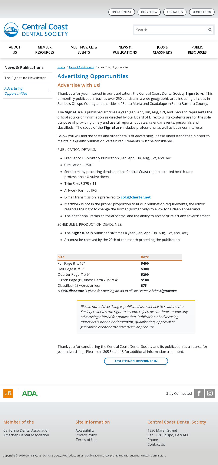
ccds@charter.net (136, 197)
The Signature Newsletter (25, 78)
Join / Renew (149, 12)
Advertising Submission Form (136, 361)
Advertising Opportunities (15, 91)
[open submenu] (48, 91)
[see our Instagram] (210, 393)
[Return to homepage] (58, 29)
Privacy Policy (86, 435)
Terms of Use (86, 439)
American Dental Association (26, 435)
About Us (15, 50)
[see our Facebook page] (199, 393)
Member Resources (44, 50)
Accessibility (85, 430)
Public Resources (197, 50)
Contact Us (175, 12)
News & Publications (125, 50)
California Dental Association (26, 430)
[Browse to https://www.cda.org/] (25, 393)
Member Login (202, 12)
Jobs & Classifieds (162, 50)
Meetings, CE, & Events (84, 50)
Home (61, 67)
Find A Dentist (121, 12)
